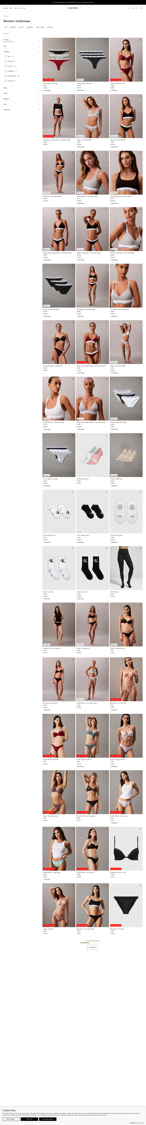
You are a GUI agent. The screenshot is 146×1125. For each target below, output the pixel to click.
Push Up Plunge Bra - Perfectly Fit (52, 366)
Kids (15, 8)
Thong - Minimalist (48, 929)
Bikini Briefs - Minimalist (117, 929)
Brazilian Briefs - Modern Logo (118, 816)
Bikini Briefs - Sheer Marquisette (86, 816)
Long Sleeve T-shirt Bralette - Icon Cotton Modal (56, 140)
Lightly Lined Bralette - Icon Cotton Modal (88, 253)
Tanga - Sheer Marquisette (50, 816)
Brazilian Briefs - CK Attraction (85, 872)
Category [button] (7, 51)
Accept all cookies (47, 1119)
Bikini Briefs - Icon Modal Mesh (85, 929)
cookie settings (10, 1119)
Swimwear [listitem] (50, 27)
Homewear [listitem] (13, 27)
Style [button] (5, 88)
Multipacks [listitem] (30, 27)
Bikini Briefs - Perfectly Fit (50, 703)
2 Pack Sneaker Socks (49, 535)
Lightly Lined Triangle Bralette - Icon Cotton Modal (57, 253)
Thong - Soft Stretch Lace (117, 648)
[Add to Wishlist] (73, 40)
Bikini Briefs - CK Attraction (118, 703)
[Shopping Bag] (141, 8)
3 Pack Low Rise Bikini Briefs (51, 309)
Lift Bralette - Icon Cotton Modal (86, 309)
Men (11, 8)
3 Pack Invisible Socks (116, 479)
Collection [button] (7, 110)
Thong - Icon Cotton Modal (84, 140)
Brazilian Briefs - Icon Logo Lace (52, 648)
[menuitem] (6, 8)
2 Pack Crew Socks (48, 592)
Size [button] (5, 46)
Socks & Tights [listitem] (40, 27)
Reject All (29, 1119)
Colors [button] (6, 93)
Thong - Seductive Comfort (84, 759)
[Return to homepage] (73, 8)
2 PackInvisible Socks (83, 479)
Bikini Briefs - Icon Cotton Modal (52, 196)
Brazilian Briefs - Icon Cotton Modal (87, 703)
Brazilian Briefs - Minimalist (51, 759)
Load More (92, 947)
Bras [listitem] (6, 27)
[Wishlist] (137, 8)
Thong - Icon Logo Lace (83, 648)
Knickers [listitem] (21, 27)
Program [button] (6, 99)
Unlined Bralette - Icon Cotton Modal (87, 196)
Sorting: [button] (8, 40)
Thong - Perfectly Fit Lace (117, 83)
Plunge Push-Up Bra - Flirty (118, 872)
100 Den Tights (114, 592)
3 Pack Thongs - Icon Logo (50, 83)
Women (5, 8)
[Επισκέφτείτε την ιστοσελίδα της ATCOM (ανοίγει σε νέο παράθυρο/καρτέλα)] (136, 1123)
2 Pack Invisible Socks (116, 535)
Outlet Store (22, 8)
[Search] (128, 8)
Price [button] (5, 104)
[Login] (132, 8)
